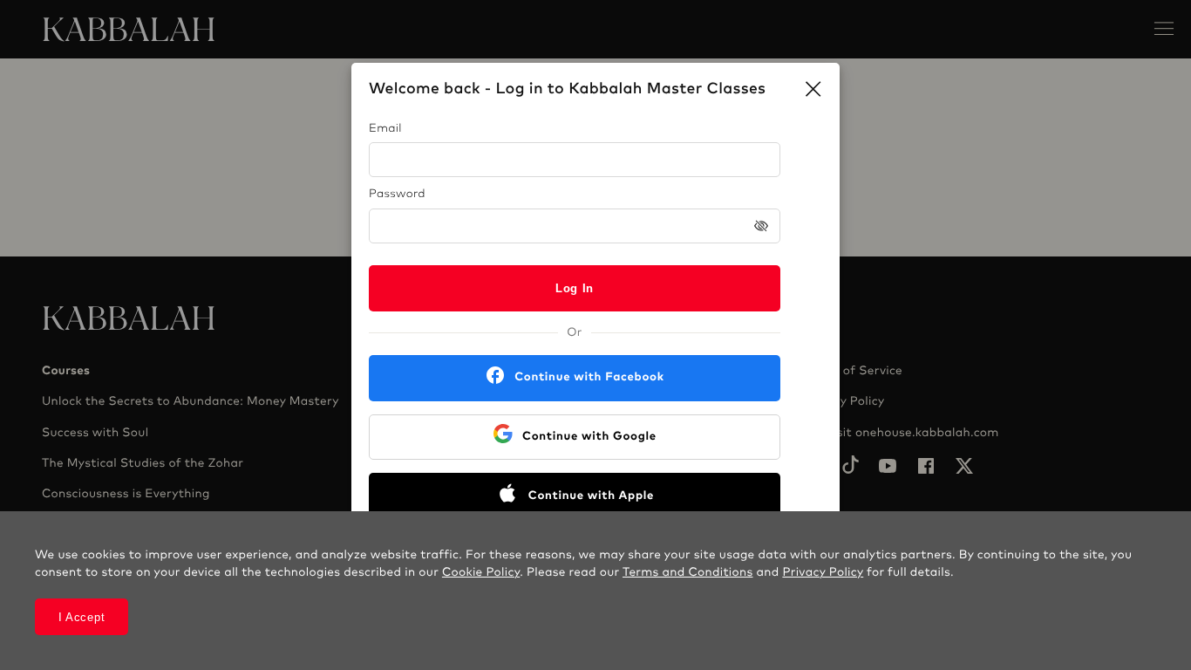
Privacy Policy (822, 572)
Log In (574, 288)
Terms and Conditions (688, 572)
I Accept (81, 617)
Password (397, 194)
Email (385, 128)
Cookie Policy (481, 572)
